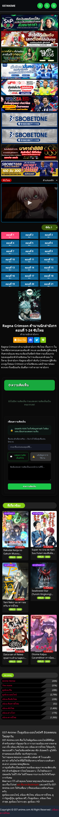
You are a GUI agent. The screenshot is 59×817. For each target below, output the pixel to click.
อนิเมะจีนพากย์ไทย (10, 703)
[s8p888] (29, 22)
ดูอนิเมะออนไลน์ (9, 694)
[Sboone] (29, 120)
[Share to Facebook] (30, 340)
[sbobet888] (29, 168)
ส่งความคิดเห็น (29, 486)
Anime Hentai (8, 681)
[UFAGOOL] (29, 87)
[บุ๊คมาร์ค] (40, 6)
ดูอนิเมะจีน (7, 690)
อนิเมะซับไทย (8, 708)
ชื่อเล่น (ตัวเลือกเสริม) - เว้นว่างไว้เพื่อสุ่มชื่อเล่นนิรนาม (26, 440)
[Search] (47, 6)
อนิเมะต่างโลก (8, 712)
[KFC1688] (29, 39)
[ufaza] (29, 103)
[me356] (29, 71)
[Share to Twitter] (37, 340)
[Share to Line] (43, 340)
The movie (7, 685)
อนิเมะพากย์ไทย (9, 717)
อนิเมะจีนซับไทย (9, 699)
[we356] (29, 55)
